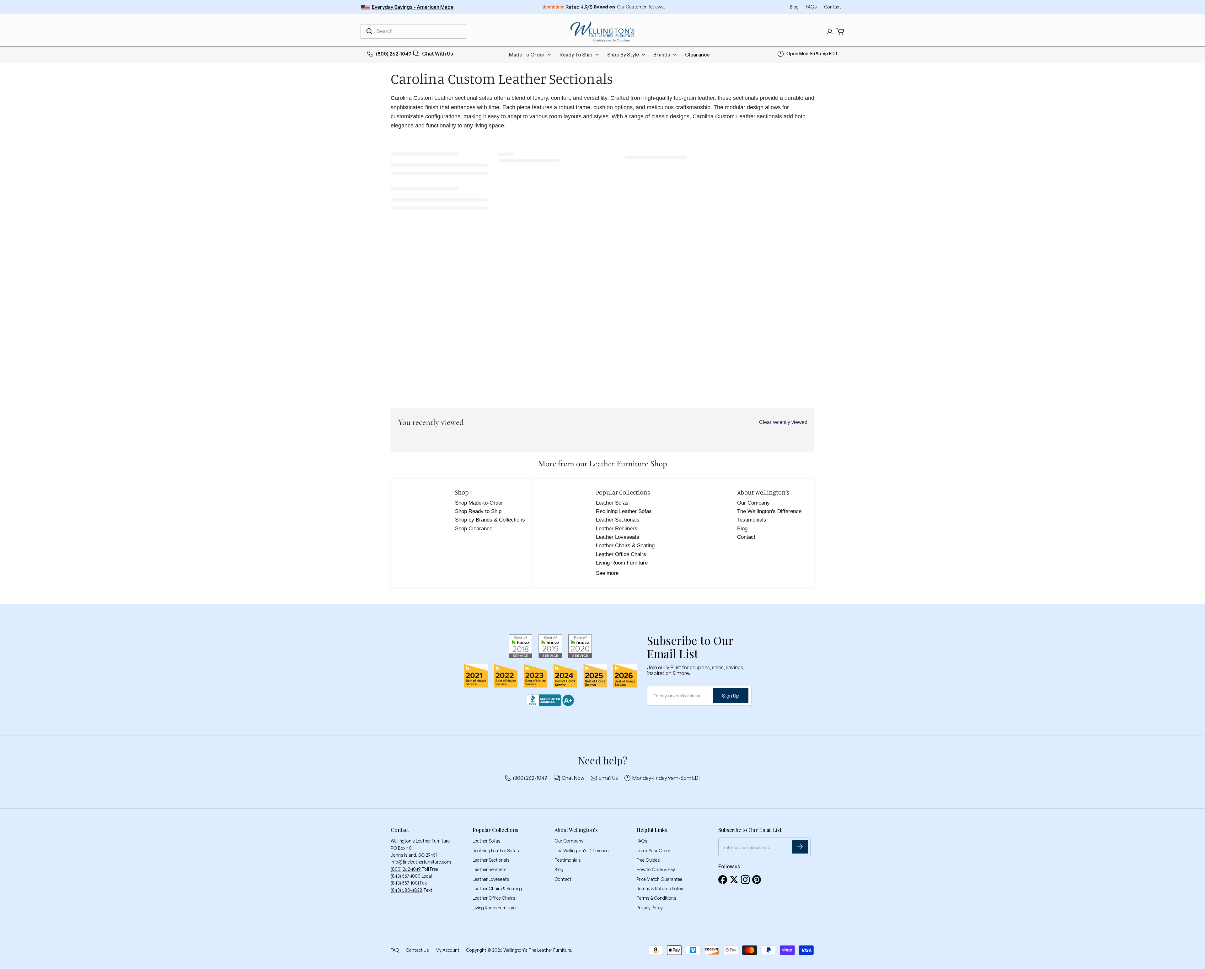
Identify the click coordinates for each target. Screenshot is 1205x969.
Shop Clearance (473, 529)
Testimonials (751, 520)
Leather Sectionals (618, 520)
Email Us (608, 778)
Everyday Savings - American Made (412, 7)
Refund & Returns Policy (659, 888)
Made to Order (527, 54)
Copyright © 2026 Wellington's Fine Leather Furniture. (519, 950)
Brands (661, 54)
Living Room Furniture (622, 563)
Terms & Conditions (656, 898)
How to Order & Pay (655, 869)
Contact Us (417, 950)
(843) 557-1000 (405, 876)
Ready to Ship (576, 54)
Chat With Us (437, 54)
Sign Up (730, 696)
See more (607, 573)
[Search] (369, 31)
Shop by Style (623, 54)
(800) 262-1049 (393, 54)
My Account (447, 950)
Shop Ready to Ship (478, 511)
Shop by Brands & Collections (490, 520)
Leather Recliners (616, 529)
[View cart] (840, 31)
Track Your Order (653, 850)
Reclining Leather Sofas (624, 511)
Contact (832, 6)
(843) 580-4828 (406, 890)
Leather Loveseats (617, 537)
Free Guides (648, 860)
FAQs (812, 6)
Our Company (753, 503)
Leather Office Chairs (621, 554)
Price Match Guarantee (659, 879)
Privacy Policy (649, 907)
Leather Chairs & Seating (625, 546)
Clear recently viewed (783, 422)
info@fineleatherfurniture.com (421, 862)
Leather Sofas (612, 503)
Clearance (697, 54)
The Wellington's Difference (769, 511)
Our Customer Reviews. (641, 6)
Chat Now (573, 778)
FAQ (395, 950)
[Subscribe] (800, 847)
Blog (795, 6)
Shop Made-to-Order (479, 503)
